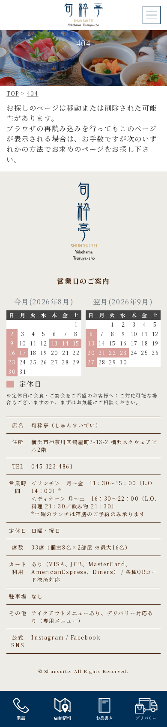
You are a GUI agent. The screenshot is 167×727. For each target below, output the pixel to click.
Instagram (47, 637)
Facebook (86, 637)
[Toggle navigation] (152, 15)
